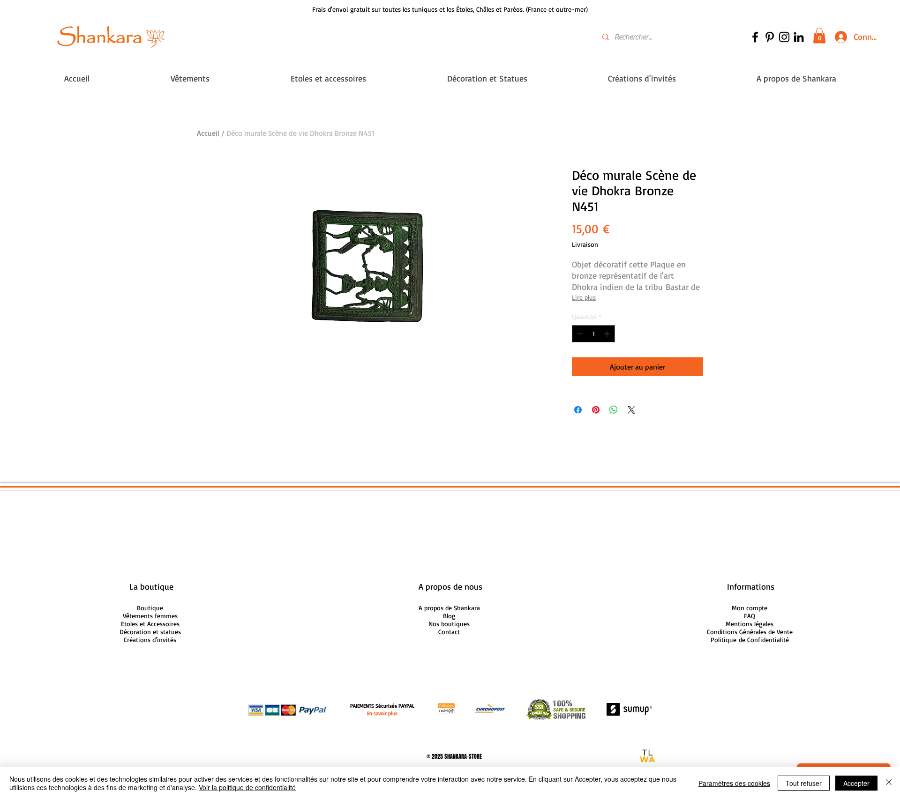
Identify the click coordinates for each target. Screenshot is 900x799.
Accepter (856, 783)
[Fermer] (888, 783)
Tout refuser (804, 783)
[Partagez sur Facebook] (578, 409)
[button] (819, 35)
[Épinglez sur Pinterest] (595, 409)
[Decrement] (579, 334)
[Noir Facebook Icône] (755, 37)
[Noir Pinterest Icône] (770, 37)
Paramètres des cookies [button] (734, 783)
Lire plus (584, 297)
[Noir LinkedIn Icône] (799, 37)
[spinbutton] (593, 334)
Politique (750, 640)
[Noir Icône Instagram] (784, 37)
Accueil (208, 133)
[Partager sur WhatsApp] (613, 409)
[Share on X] (631, 409)
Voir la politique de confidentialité (247, 787)
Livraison (585, 244)
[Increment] (608, 334)
